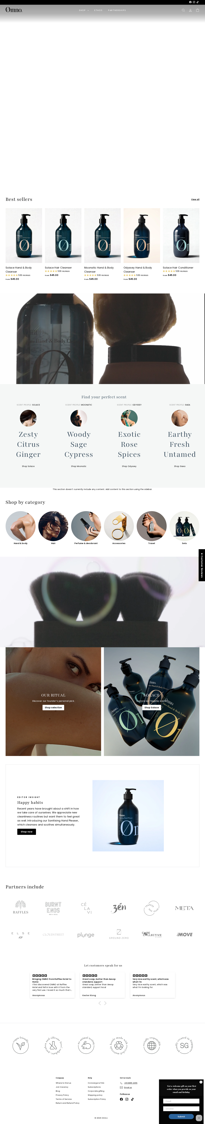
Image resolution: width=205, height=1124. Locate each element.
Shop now (26, 831)
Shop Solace (28, 466)
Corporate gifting (96, 1091)
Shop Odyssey (129, 466)
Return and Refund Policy (67, 1103)
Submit (181, 1116)
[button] (12, 275)
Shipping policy (95, 1095)
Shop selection (53, 707)
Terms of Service (64, 1099)
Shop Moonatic (78, 466)
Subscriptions (94, 1087)
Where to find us (23, 173)
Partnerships (117, 10)
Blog (58, 1091)
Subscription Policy (97, 1099)
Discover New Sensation (101, 100)
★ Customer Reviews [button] (201, 565)
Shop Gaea (179, 466)
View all (195, 199)
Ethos (98, 10)
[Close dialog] (200, 1082)
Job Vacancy (62, 1087)
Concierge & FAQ (96, 1083)
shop (83, 10)
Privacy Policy (62, 1095)
